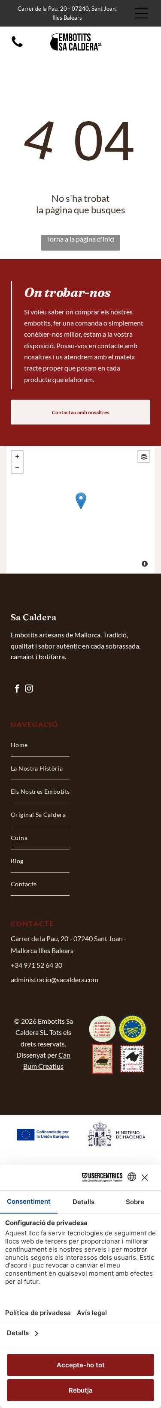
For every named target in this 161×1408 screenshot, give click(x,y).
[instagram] (29, 689)
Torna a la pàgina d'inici (81, 239)
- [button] (17, 467)
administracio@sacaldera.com (54, 979)
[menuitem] (40, 744)
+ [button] (17, 456)
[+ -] (80, 510)
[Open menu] (141, 13)
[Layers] (143, 456)
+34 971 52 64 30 (36, 965)
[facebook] (17, 689)
